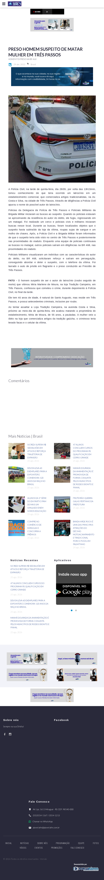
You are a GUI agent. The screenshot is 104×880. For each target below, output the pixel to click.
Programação (63, 843)
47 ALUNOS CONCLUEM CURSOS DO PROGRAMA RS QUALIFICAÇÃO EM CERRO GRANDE (82, 451)
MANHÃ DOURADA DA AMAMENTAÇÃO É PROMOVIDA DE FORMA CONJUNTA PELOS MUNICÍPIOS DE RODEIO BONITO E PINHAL (83, 478)
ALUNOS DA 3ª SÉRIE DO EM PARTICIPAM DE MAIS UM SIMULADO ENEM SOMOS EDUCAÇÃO (36, 504)
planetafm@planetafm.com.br (46, 827)
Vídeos (23, 847)
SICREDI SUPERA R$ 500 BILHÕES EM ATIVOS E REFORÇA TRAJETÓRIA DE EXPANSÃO (36, 451)
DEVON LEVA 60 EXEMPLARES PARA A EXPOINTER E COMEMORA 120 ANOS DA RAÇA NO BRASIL (29, 603)
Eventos (39, 847)
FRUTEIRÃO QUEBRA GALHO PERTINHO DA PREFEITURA (83, 501)
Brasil (33, 64)
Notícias (24, 843)
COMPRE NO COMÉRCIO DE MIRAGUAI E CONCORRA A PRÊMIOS (34, 528)
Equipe (81, 843)
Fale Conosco (77, 847)
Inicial (8, 843)
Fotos (96, 843)
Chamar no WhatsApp (42, 821)
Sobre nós (42, 843)
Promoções (56, 847)
